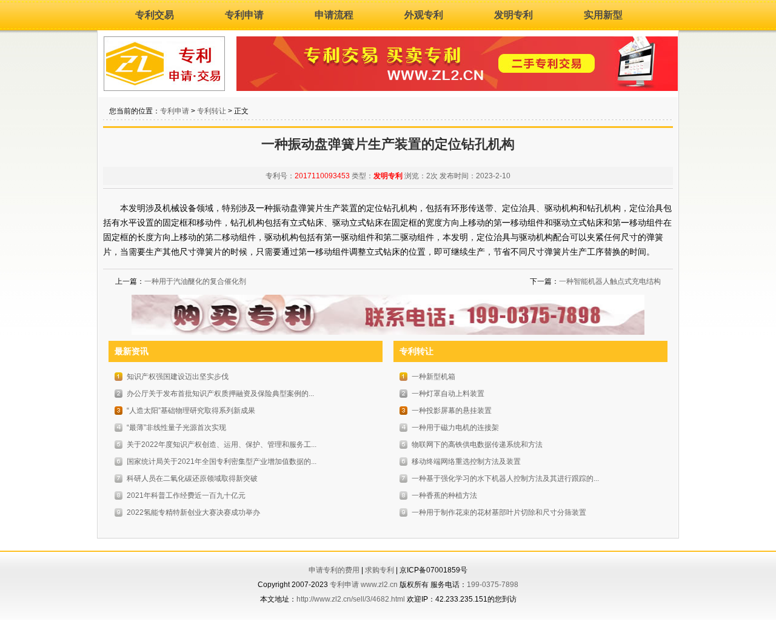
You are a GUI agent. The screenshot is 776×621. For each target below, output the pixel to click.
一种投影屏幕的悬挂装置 (452, 410)
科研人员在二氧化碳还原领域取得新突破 (192, 478)
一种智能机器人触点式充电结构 (610, 281)
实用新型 (603, 15)
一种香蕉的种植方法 (444, 495)
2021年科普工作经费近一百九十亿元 (186, 495)
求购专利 (379, 570)
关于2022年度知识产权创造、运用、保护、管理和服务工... (221, 444)
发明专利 (513, 15)
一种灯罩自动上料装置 (448, 393)
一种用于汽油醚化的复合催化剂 (195, 281)
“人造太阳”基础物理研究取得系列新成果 (191, 410)
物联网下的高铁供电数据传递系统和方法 (477, 444)
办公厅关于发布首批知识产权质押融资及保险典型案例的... (220, 393)
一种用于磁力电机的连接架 (455, 427)
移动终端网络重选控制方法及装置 (466, 461)
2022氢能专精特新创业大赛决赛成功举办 (193, 512)
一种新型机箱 (433, 376)
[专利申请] (164, 88)
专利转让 (211, 111)
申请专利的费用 (334, 570)
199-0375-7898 (492, 584)
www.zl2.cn (379, 584)
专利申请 (244, 15)
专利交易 (154, 15)
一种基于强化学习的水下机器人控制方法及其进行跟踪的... (505, 478)
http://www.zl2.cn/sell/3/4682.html (350, 599)
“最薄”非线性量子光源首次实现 (176, 427)
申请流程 (334, 15)
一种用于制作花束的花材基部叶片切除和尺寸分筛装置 (499, 512)
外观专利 (423, 15)
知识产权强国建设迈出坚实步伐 (178, 376)
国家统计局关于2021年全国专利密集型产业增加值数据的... (221, 461)
